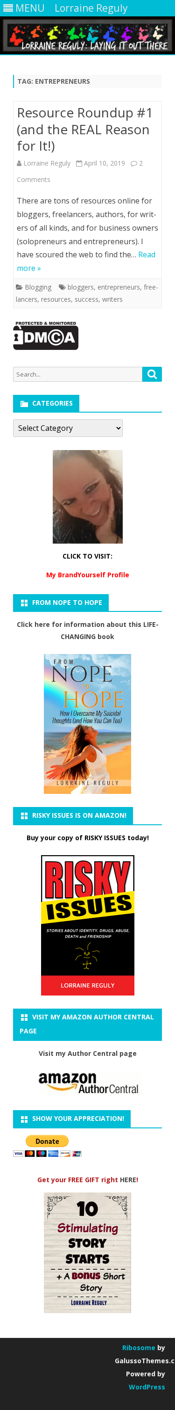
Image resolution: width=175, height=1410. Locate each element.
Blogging (38, 287)
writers (112, 299)
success (86, 299)
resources (56, 299)
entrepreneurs (119, 287)
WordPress (147, 1386)
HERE (128, 1179)
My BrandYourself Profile (87, 574)
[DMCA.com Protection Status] (46, 347)
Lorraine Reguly (46, 163)
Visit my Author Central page (88, 1053)
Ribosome (138, 1347)
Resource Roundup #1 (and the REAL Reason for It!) (85, 129)
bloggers (81, 287)
